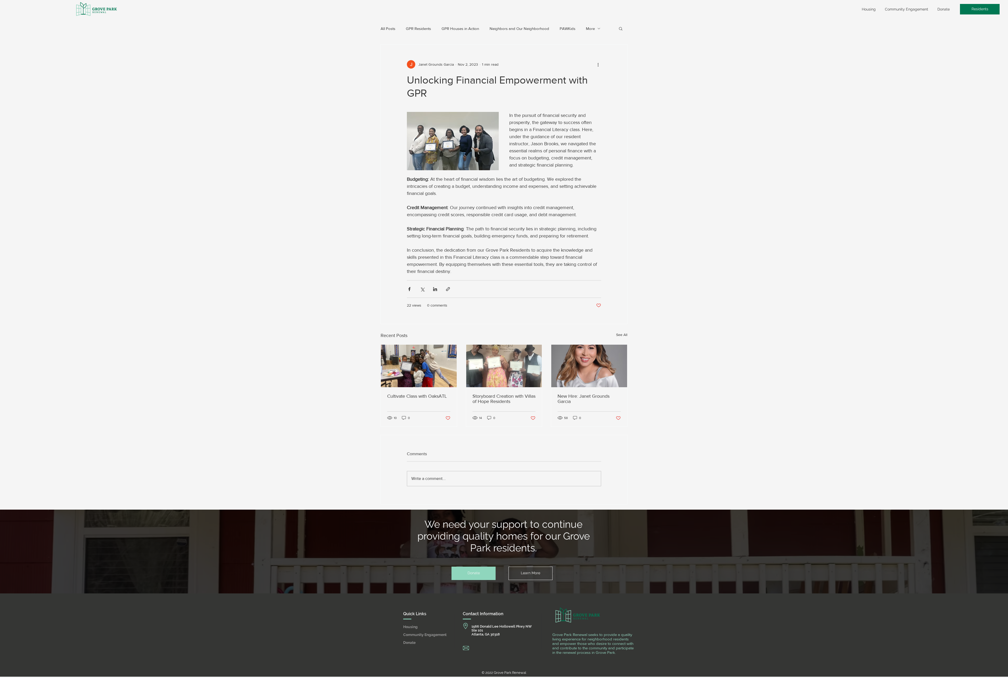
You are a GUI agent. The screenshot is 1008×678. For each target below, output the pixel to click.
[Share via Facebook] (409, 289)
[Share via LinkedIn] (435, 289)
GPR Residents (418, 28)
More (590, 28)
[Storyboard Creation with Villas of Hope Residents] (504, 366)
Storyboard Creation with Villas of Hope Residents (504, 399)
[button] (620, 28)
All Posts (388, 28)
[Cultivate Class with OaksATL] (419, 366)
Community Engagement (422, 635)
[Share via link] (447, 289)
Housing (410, 627)
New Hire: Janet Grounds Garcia (584, 399)
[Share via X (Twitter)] (422, 289)
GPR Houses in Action (460, 28)
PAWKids (567, 28)
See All (621, 335)
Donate (409, 642)
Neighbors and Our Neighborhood (519, 28)
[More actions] (598, 64)
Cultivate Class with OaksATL (417, 396)
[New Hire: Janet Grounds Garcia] (589, 366)
